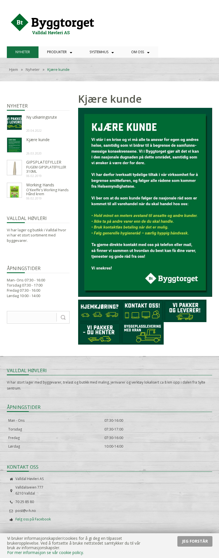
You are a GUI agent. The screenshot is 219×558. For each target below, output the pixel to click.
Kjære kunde (58, 69)
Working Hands (40, 185)
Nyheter (33, 69)
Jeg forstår (195, 541)
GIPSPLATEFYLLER (43, 162)
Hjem (13, 69)
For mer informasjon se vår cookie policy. (45, 552)
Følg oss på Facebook (33, 519)
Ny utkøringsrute (41, 117)
